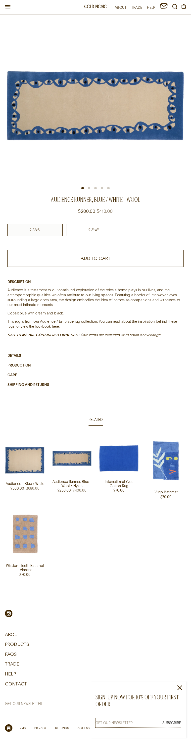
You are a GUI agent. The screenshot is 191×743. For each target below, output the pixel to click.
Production (19, 365)
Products (17, 644)
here (55, 326)
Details (14, 355)
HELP (151, 7)
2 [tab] (89, 188)
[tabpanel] (95, 511)
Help (10, 674)
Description (19, 281)
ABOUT (121, 7)
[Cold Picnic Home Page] (95, 7)
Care (12, 374)
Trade (12, 664)
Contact (16, 684)
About (12, 634)
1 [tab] (82, 188)
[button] (7, 7)
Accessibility (88, 728)
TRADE (136, 7)
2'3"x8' (93, 229)
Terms (21, 728)
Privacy (40, 728)
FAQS (11, 654)
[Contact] (164, 7)
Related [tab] (96, 419)
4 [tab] (102, 188)
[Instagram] (8, 613)
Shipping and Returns (28, 384)
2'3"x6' (35, 229)
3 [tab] (95, 188)
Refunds (62, 728)
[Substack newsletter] (8, 728)
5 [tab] (108, 188)
